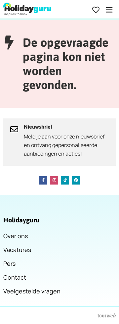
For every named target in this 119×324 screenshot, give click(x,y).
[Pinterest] (76, 180)
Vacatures (17, 250)
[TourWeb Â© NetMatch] (107, 315)
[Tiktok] (65, 180)
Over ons (15, 236)
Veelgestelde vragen (31, 291)
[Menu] (109, 10)
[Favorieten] (95, 10)
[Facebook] (43, 180)
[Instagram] (54, 180)
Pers (9, 263)
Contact (14, 277)
